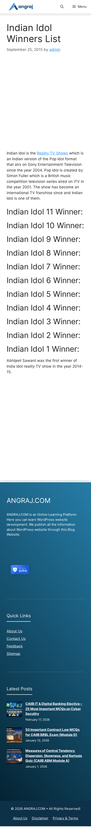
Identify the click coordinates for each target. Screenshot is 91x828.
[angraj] (21, 6)
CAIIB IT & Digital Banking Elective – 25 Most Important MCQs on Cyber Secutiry (53, 709)
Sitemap (13, 653)
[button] (62, 6)
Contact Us (16, 638)
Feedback (15, 646)
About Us (14, 631)
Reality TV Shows (52, 153)
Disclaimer (40, 818)
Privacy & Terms (65, 818)
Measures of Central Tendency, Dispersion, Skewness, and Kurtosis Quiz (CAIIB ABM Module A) (53, 756)
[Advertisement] (45, 103)
